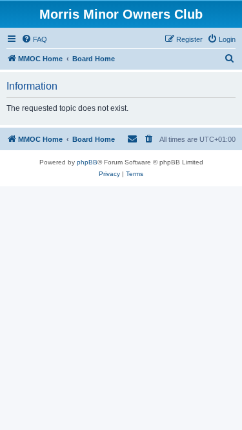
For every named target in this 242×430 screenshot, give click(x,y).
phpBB (87, 162)
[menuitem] (34, 39)
